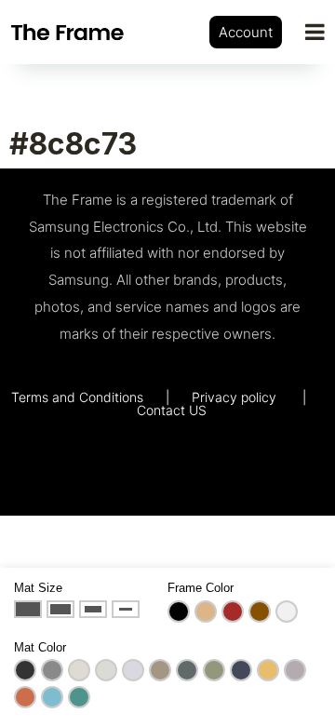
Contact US (172, 410)
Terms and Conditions (77, 397)
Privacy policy (234, 397)
